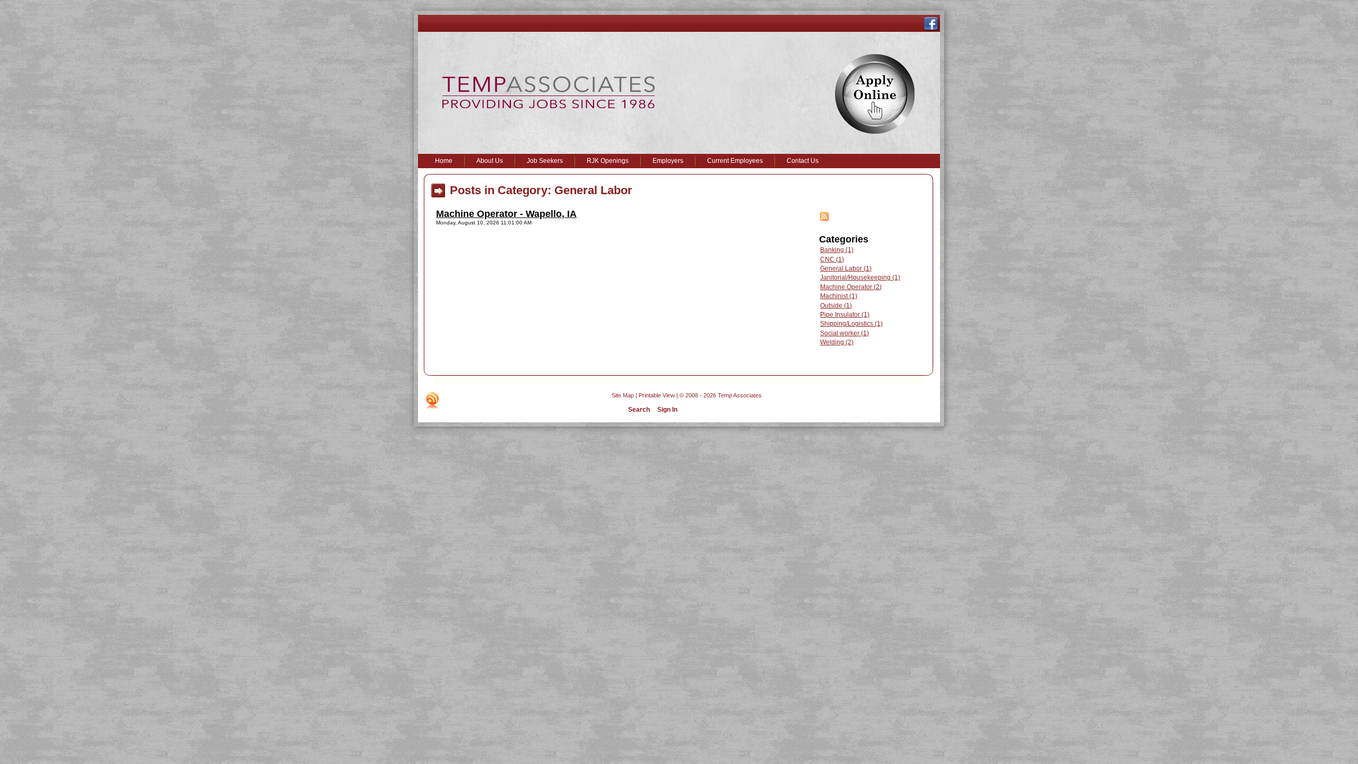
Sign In (667, 409)
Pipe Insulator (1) (844, 314)
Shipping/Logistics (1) (851, 323)
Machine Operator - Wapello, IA (506, 214)
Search (639, 409)
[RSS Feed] (824, 218)
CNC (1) (832, 259)
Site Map (623, 395)
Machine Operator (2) (851, 287)
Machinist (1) (838, 296)
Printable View (657, 395)
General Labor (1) (846, 268)
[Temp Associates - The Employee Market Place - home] (548, 106)
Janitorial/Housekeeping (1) (860, 277)
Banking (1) (837, 250)
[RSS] (432, 400)
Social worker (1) (844, 333)
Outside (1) (836, 305)
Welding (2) (837, 342)
